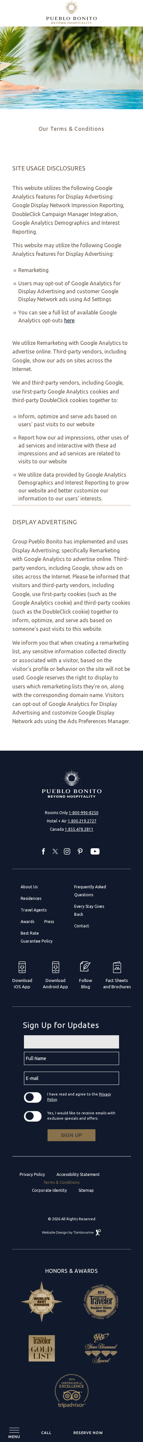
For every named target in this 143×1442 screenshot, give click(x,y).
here (69, 320)
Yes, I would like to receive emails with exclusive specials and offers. (81, 1115)
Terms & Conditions (61, 1182)
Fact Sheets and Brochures (117, 983)
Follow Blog (85, 983)
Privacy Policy (32, 1174)
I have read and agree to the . (79, 1096)
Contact (81, 926)
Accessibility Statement (78, 1174)
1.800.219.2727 (82, 821)
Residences (31, 898)
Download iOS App (22, 983)
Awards (27, 921)
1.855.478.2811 (79, 829)
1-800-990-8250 (83, 813)
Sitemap (86, 1190)
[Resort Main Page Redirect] (71, 784)
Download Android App (55, 983)
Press (49, 921)
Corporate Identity (49, 1190)
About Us (29, 887)
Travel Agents (34, 910)
